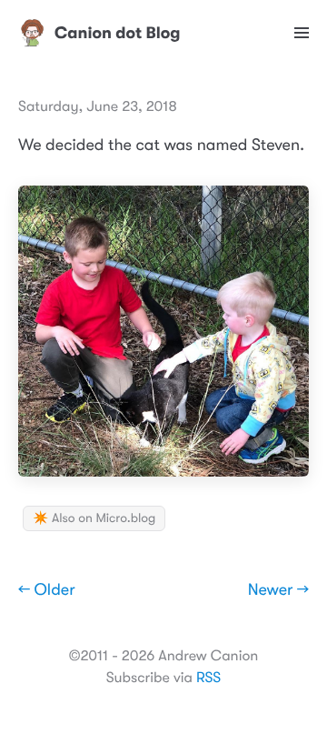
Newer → (278, 590)
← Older (46, 590)
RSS (208, 677)
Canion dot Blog (117, 33)
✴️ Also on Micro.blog (94, 518)
